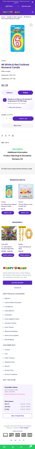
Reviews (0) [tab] (17, 159)
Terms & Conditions (11, 374)
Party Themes (9, 327)
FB (11, 440)
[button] (31, 25)
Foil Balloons (9, 306)
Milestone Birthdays (11, 331)
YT (23, 440)
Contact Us (17, 288)
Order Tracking (9, 358)
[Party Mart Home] (15, 268)
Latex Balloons (9, 311)
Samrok (20, 202)
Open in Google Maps (17, 416)
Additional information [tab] (17, 152)
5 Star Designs (24, 428)
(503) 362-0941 (26, 6)
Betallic (21, 244)
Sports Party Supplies (11, 335)
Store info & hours (15, 107)
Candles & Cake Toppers (14, 17)
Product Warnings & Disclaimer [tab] (17, 156)
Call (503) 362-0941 (17, 283)
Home (3, 17)
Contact (7, 349)
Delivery (9, 92)
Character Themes (10, 323)
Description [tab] (17, 149)
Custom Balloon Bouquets (13, 302)
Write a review (5, 71)
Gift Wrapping (9, 339)
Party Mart (4, 244)
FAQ (6, 354)
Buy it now (17, 125)
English (10, 6)
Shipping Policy (10, 362)
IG (15, 440)
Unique (3, 60)
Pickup (25, 92)
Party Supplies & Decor (12, 319)
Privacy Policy (9, 370)
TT (19, 440)
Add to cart (23, 118)
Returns (7, 366)
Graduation (8, 315)
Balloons (7, 298)
